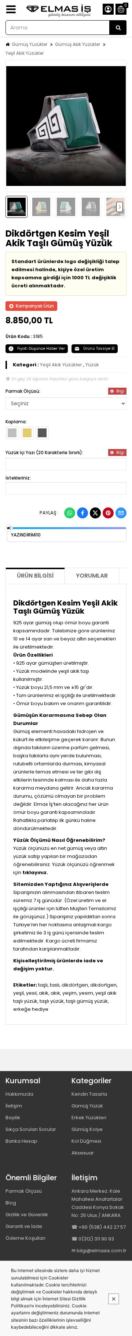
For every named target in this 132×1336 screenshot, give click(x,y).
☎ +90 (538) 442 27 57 (99, 1227)
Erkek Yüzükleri (89, 1117)
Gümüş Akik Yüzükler (77, 44)
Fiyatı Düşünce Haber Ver (41, 348)
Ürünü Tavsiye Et (99, 348)
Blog (11, 1202)
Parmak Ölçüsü (24, 1191)
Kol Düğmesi (86, 1141)
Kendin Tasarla (89, 1094)
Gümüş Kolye (87, 1129)
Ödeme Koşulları (25, 1238)
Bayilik (13, 1117)
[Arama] (118, 27)
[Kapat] (113, 1298)
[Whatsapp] (69, 512)
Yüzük (92, 364)
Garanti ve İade (24, 1226)
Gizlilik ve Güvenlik (27, 1214)
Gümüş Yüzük (87, 1105)
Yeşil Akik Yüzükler (25, 53)
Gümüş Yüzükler (29, 44)
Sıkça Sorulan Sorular (31, 1129)
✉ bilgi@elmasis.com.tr (99, 1250)
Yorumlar (92, 575)
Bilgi (119, 391)
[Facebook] (82, 512)
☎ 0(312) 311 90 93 (93, 1238)
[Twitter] (95, 512)
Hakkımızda (19, 1094)
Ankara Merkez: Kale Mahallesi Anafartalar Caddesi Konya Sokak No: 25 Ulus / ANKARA (98, 1203)
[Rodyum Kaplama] (42, 432)
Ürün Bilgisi (35, 575)
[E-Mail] (120, 512)
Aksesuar (83, 1152)
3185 (38, 336)
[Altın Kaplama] (27, 432)
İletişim (14, 1105)
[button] (15, 126)
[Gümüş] (12, 432)
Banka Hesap (21, 1141)
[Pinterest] (108, 512)
